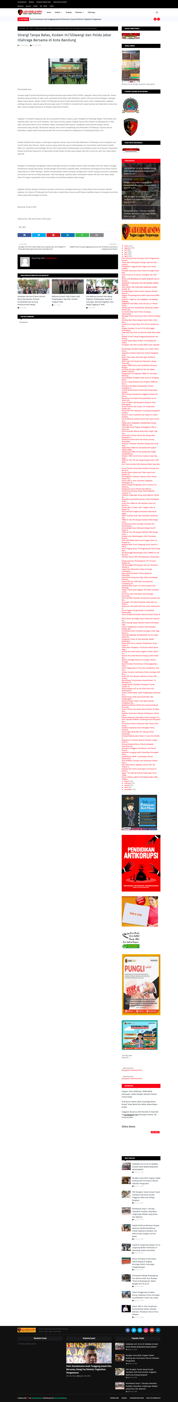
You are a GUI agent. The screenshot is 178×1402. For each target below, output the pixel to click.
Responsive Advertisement (132, 1070)
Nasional (20, 6)
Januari (127, 785)
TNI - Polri (29, 28)
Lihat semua (154, 1132)
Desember (128, 789)
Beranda (22, 28)
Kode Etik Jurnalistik (60, 2)
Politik (35, 6)
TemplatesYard (36, 1398)
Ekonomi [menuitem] (78, 12)
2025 (126, 787)
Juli (125, 250)
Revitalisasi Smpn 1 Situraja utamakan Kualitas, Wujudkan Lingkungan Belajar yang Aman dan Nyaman (140, 212)
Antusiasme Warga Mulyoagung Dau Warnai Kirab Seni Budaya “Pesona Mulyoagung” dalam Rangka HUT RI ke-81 (145, 1279)
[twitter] (133, 1330)
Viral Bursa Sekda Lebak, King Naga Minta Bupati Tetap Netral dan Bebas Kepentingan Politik (139, 1104)
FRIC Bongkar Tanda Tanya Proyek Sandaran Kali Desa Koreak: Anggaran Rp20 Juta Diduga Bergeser (139, 198)
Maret (126, 781)
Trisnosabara (24, 45)
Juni (125, 252)
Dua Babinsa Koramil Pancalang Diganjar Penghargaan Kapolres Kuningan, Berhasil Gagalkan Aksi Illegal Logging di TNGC (100, 300)
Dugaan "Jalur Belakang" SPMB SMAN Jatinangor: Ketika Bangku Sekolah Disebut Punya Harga (139, 1094)
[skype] (139, 1330)
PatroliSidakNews (60, 1398)
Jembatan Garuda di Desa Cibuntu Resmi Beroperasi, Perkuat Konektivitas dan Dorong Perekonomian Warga (31, 300)
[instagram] (145, 1330)
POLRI (52, 6)
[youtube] (152, 1330)
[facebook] (127, 1330)
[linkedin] (158, 1330)
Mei (125, 254)
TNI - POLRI (43, 6)
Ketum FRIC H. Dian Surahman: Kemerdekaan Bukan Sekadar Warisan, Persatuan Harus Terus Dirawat (145, 1310)
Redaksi (31, 2)
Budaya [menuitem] (69, 12)
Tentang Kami (22, 2)
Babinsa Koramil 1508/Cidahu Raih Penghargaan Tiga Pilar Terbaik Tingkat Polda (66, 299)
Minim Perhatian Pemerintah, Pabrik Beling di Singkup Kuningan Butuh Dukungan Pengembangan (144, 1263)
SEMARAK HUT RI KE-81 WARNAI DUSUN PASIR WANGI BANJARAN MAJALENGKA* (140, 169)
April (126, 256)
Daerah (28, 6)
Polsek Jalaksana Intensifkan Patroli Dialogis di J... (141, 717)
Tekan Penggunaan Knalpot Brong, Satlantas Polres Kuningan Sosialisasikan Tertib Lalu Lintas (146, 1295)
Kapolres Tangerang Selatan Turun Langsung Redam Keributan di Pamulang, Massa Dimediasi (146, 1247)
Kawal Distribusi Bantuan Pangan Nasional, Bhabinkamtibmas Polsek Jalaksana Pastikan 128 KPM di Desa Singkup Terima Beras (145, 1230)
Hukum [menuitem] (57, 12)
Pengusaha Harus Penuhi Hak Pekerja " (137, 489)
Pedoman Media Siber (43, 2)
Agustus (127, 248)
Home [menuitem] (49, 12)
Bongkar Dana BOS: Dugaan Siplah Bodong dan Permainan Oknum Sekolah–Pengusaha (141, 184)
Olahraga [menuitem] (91, 12)
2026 (126, 246)
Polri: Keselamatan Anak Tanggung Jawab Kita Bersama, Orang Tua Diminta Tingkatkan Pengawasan (65, 19)
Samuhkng (72, 1376)
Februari (127, 783)
